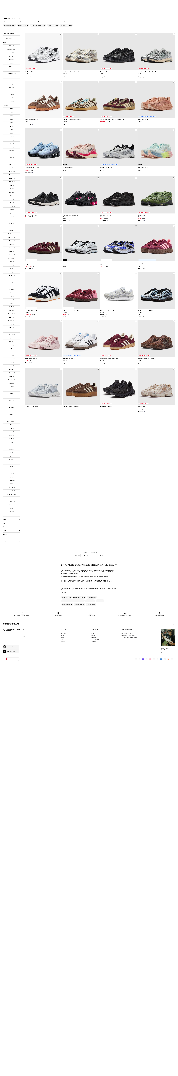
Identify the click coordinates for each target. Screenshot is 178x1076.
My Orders (93, 633)
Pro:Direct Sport (28, 659)
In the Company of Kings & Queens (128, 635)
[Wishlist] (61, 34)
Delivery (62, 635)
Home (4, 16)
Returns (62, 637)
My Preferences (94, 637)
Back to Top (170, 624)
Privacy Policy (93, 641)
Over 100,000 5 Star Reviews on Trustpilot (129, 637)
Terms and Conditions (95, 639)
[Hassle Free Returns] (58, 614)
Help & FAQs (63, 633)
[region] (89, 25)
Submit (24, 636)
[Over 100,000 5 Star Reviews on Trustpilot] (22, 614)
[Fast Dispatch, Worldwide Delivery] (125, 614)
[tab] (5, 633)
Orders (62, 639)
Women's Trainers (9, 16)
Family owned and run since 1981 (127, 633)
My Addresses (93, 635)
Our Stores (63, 641)
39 (98, 555)
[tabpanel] (14, 636)
